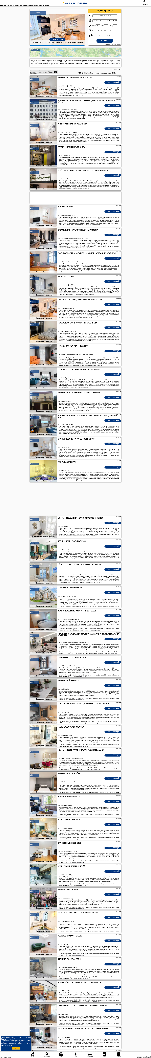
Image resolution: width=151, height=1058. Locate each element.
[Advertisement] (75, 499)
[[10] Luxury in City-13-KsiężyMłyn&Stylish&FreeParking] (43, 309)
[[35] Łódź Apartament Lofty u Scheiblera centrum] (43, 922)
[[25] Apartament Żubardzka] (43, 690)
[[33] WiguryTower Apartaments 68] (43, 875)
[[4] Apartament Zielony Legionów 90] (43, 156)
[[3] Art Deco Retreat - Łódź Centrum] (43, 133)
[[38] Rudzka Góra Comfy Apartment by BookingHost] (43, 992)
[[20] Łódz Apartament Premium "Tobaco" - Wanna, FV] (43, 574)
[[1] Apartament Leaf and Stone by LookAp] (43, 87)
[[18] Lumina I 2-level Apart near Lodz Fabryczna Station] (43, 527)
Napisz (148, 1057)
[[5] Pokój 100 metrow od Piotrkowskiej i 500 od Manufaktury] (43, 179)
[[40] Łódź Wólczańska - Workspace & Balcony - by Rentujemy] (43, 1038)
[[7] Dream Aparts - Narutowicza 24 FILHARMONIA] (43, 239)
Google (4, 1039)
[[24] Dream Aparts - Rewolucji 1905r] (43, 666)
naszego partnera (95, 630)
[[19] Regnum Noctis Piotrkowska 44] (43, 550)
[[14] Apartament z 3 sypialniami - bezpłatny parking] (43, 402)
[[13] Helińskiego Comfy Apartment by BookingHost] (43, 378)
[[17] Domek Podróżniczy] (43, 471)
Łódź (31, 79)
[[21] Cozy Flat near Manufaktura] (43, 597)
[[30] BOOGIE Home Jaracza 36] (43, 806)
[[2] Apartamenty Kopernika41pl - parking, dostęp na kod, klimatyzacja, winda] (43, 110)
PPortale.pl (8, 1057)
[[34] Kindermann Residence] (43, 899)
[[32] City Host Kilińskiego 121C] (43, 852)
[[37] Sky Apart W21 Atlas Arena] (43, 968)
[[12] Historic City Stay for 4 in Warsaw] (43, 355)
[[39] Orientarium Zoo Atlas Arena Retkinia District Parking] (43, 1015)
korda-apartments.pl (75, 3)
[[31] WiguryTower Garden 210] (43, 829)
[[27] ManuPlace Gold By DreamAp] (43, 736)
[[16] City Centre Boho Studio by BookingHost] (43, 448)
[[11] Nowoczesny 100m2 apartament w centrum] (43, 332)
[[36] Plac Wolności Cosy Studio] (43, 945)
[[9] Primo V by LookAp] (43, 286)
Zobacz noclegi (113, 82)
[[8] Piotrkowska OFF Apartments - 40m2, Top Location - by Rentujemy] (43, 262)
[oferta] (36, 96)
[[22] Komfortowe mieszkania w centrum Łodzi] (43, 620)
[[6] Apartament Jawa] (43, 216)
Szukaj (104, 41)
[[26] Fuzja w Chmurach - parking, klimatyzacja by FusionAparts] (43, 713)
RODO (10, 1045)
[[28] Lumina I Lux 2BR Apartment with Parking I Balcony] (43, 759)
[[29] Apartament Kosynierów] (43, 783)
